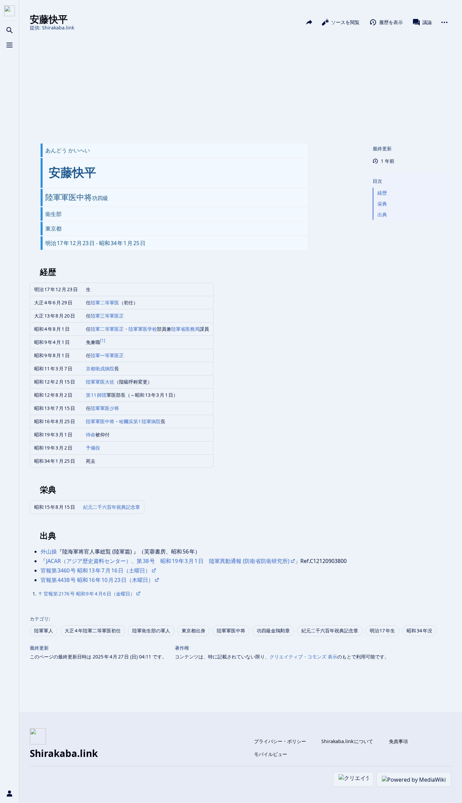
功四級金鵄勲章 (273, 630)
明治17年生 (382, 630)
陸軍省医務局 (185, 329)
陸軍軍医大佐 (100, 381)
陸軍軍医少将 (105, 408)
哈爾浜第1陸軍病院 (140, 421)
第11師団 (96, 395)
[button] (410, 174)
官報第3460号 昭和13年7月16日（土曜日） (96, 570)
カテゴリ (39, 618)
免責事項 (398, 741)
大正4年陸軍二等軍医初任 (93, 630)
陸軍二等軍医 (105, 302)
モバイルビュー (270, 754)
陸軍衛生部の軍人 (151, 630)
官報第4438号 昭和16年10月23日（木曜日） (97, 580)
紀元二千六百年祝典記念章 (111, 507)
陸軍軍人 (43, 630)
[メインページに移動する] (9, 11)
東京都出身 (193, 630)
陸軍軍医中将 (100, 421)
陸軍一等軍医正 (107, 355)
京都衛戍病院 (100, 368)
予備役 (93, 447)
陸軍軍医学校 (143, 329)
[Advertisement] (240, 87)
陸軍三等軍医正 (107, 315)
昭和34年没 (419, 630)
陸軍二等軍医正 (107, 329)
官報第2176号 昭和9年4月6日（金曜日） (89, 593)
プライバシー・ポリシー (280, 741)
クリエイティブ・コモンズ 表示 (303, 656)
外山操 (49, 551)
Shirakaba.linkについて (347, 741)
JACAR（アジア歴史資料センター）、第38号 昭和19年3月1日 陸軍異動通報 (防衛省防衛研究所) (168, 561)
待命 (90, 434)
